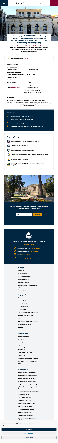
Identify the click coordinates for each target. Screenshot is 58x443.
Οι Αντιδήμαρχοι (22, 273)
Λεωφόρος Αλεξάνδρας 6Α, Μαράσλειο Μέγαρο (30, 126)
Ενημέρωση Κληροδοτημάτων (26, 409)
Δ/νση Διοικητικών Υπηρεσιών (19, 145)
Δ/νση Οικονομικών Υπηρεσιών (19, 159)
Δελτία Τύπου (21, 339)
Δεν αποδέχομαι (29, 433)
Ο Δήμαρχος (21, 270)
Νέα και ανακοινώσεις (24, 336)
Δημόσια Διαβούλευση (24, 345)
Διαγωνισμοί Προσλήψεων (25, 352)
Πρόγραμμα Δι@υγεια (23, 298)
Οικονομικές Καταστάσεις (25, 406)
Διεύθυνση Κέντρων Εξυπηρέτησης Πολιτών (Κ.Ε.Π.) (25, 141)
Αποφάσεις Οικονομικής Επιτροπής (27, 384)
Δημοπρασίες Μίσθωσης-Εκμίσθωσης (28, 358)
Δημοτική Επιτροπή (23, 279)
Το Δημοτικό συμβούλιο (24, 276)
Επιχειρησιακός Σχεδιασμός (25, 415)
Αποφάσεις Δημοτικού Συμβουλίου (27, 375)
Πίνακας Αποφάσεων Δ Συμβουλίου (27, 372)
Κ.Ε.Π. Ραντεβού (22, 309)
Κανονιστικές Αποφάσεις (24, 397)
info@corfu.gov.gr (19, 123)
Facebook (26, 244)
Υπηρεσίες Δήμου (22, 290)
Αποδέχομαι (29, 429)
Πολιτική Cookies (24, 441)
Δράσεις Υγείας (22, 355)
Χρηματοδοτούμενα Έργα (24, 400)
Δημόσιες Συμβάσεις (23, 300)
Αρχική (14, 45)
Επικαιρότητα (21, 45)
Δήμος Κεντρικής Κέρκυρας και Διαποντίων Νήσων (29, 3)
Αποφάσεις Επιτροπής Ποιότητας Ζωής (28, 391)
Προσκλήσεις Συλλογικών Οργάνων (35, 45)
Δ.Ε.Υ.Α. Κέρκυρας (22, 303)
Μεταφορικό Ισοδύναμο (24, 324)
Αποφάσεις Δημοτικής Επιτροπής (27, 381)
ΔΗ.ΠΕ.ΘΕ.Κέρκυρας (23, 306)
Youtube (32, 244)
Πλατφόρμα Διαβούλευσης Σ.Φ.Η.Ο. (27, 321)
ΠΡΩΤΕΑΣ (20, 327)
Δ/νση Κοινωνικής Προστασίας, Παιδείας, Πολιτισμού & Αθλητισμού (29, 154)
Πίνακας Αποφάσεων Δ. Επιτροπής (27, 378)
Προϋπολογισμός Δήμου (24, 412)
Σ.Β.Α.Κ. (20, 318)
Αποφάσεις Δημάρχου (24, 394)
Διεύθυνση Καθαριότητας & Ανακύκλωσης (22, 150)
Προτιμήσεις (29, 437)
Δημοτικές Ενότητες (23, 282)
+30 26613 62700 (29, 116)
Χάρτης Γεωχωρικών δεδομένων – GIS (28, 312)
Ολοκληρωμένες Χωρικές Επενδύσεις (28, 403)
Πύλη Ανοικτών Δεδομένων (25, 315)
